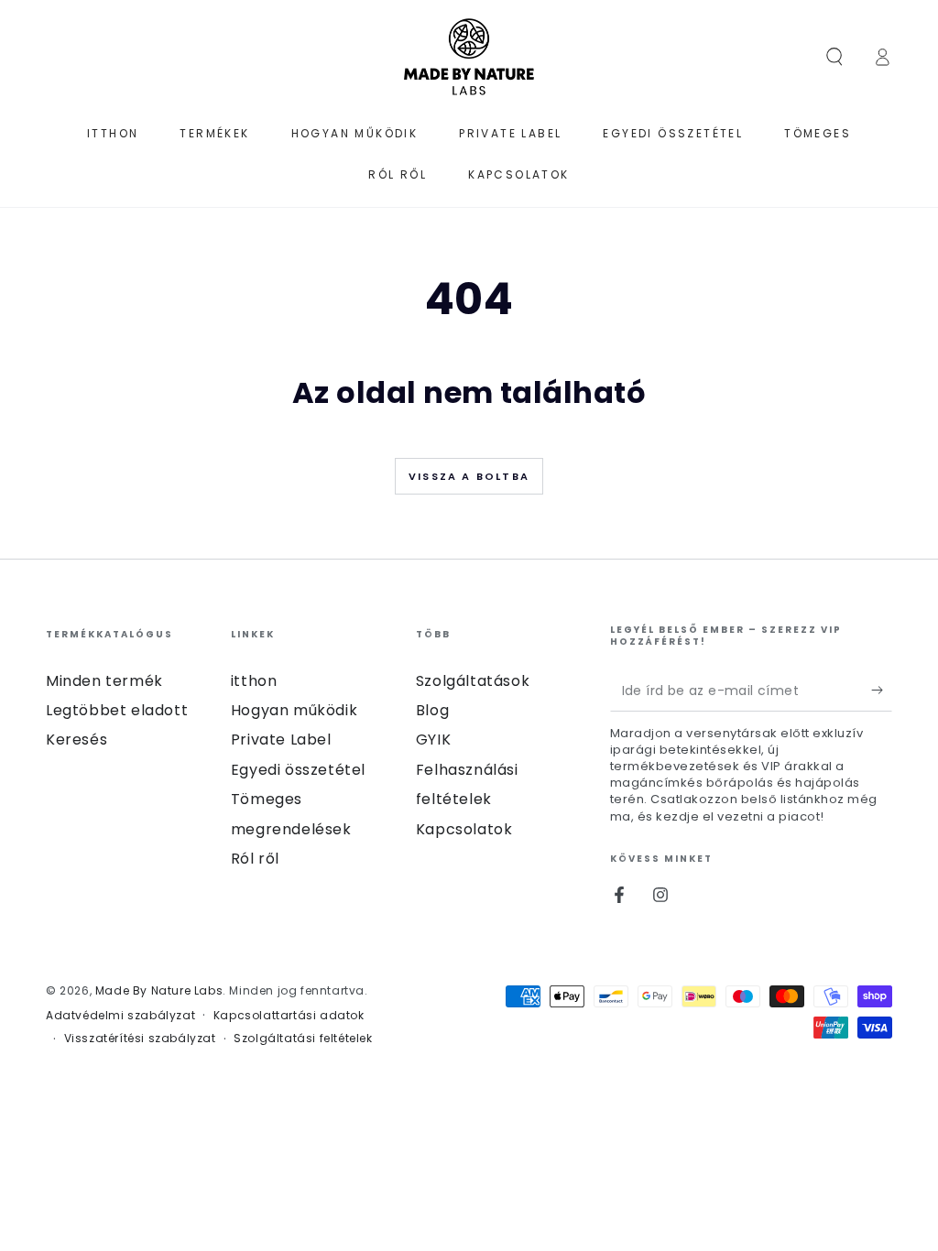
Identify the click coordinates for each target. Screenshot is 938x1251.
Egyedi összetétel (298, 769)
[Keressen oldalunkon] (834, 57)
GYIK (433, 739)
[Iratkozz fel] (881, 690)
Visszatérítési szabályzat (140, 1038)
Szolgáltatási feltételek (303, 1038)
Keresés (76, 739)
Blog (432, 710)
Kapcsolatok (464, 829)
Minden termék (104, 680)
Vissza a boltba (469, 476)
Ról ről (255, 858)
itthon (254, 680)
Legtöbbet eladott (117, 710)
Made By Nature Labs (159, 990)
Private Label (281, 739)
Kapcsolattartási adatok (289, 1015)
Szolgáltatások (472, 680)
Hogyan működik (294, 710)
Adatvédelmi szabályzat (120, 1015)
